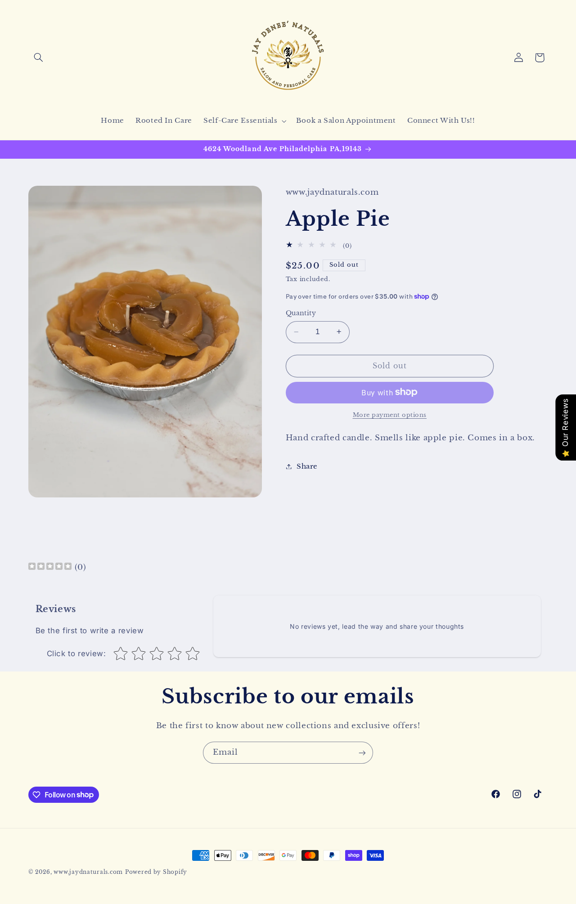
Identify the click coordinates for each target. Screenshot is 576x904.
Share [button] (307, 466)
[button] (38, 57)
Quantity (301, 313)
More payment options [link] (390, 414)
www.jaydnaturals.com (88, 872)
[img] (50, 567)
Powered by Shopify (156, 872)
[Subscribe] (362, 753)
